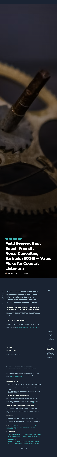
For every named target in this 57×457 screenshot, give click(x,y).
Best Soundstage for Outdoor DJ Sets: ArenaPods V (52, 342)
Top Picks (48, 332)
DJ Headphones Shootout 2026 (27, 402)
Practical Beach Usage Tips (51, 346)
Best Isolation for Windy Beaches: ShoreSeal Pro (52, 338)
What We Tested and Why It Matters (50, 331)
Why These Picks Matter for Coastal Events (50, 349)
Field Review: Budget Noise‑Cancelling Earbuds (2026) (27, 327)
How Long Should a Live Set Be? (16, 376)
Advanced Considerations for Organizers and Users (50, 353)
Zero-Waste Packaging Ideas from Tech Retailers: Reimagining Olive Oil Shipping (24, 434)
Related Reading (49, 357)
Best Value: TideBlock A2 (51, 335)
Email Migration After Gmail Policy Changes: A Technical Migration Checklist (23, 441)
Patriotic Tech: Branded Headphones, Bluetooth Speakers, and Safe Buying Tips (24, 436)
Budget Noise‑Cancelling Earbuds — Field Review (24, 425)
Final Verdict (49, 356)
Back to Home (6, 1)
